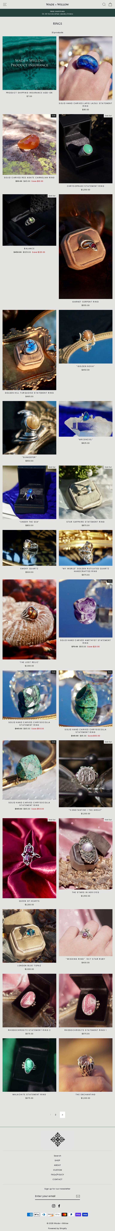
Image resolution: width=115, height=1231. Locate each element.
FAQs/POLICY (57, 1174)
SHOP (57, 1160)
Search (57, 1156)
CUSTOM (57, 1170)
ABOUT (57, 1165)
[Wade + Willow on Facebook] (59, 1206)
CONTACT (57, 1179)
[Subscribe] (78, 1196)
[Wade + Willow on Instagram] (53, 1206)
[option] (57, 12)
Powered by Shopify (57, 1228)
